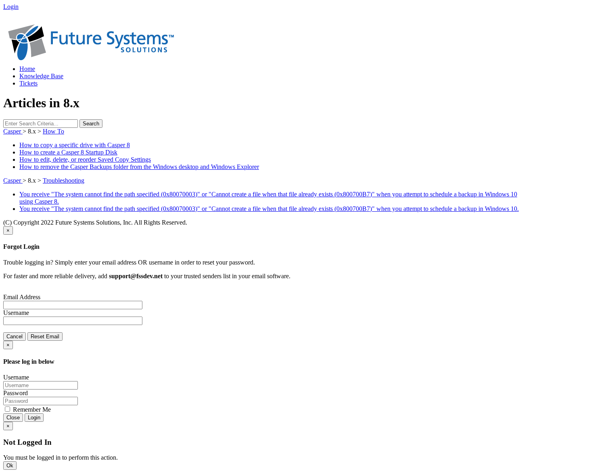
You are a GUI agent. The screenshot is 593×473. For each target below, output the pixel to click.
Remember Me (31, 409)
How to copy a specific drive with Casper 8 (74, 145)
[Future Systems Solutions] (91, 58)
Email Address (21, 297)
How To (53, 131)
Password (15, 393)
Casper (13, 131)
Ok (9, 466)
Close (13, 418)
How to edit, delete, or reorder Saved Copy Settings (85, 159)
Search (91, 124)
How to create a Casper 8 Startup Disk (68, 152)
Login (34, 418)
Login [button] (11, 6)
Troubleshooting (63, 180)
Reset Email (45, 336)
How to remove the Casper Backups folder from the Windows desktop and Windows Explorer (139, 166)
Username (16, 312)
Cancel (14, 336)
